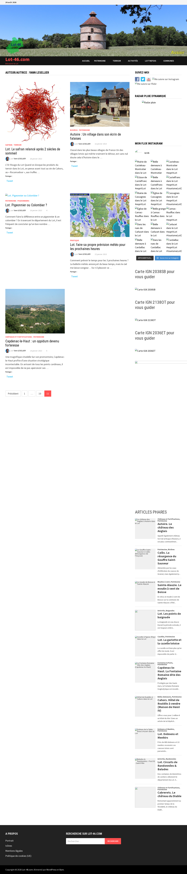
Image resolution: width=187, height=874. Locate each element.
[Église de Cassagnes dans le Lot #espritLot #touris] (158, 199)
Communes (168, 60)
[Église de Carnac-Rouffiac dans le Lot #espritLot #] (142, 214)
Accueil (86, 60)
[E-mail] (180, 2)
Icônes (8, 845)
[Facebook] (163, 2)
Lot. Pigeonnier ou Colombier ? (26, 205)
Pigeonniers (23, 201)
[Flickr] (177, 2)
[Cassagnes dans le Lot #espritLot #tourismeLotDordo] (174, 199)
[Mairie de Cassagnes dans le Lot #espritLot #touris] (142, 199)
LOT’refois (150, 60)
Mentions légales (14, 850)
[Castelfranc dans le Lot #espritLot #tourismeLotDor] (174, 183)
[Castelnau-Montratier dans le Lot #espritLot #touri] (174, 167)
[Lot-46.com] (93, 30)
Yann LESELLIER (20, 158)
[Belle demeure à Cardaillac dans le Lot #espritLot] (142, 245)
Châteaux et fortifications (18, 337)
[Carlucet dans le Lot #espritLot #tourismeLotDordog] (174, 230)
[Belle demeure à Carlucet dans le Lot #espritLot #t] (158, 230)
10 (40, 393)
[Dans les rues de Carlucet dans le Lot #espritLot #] (142, 230)
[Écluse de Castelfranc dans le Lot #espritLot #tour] (142, 183)
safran (8, 145)
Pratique (74, 240)
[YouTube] (167, 2)
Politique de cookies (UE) (18, 855)
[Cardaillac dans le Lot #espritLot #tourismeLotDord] (174, 245)
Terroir (117, 60)
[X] (170, 2)
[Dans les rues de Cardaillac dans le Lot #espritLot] (158, 245)
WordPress (51, 869)
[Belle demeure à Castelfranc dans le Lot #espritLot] (158, 183)
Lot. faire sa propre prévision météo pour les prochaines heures (97, 247)
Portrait (9, 840)
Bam (61, 869)
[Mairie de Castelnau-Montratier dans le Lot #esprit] (142, 167)
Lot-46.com (17, 59)
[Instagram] (173, 2)
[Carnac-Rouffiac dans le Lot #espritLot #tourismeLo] (174, 214)
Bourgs (74, 130)
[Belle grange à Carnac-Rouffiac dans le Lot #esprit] (158, 214)
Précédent (13, 393)
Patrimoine (100, 60)
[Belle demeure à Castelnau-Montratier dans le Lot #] (158, 167)
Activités (133, 60)
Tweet (9, 180)
